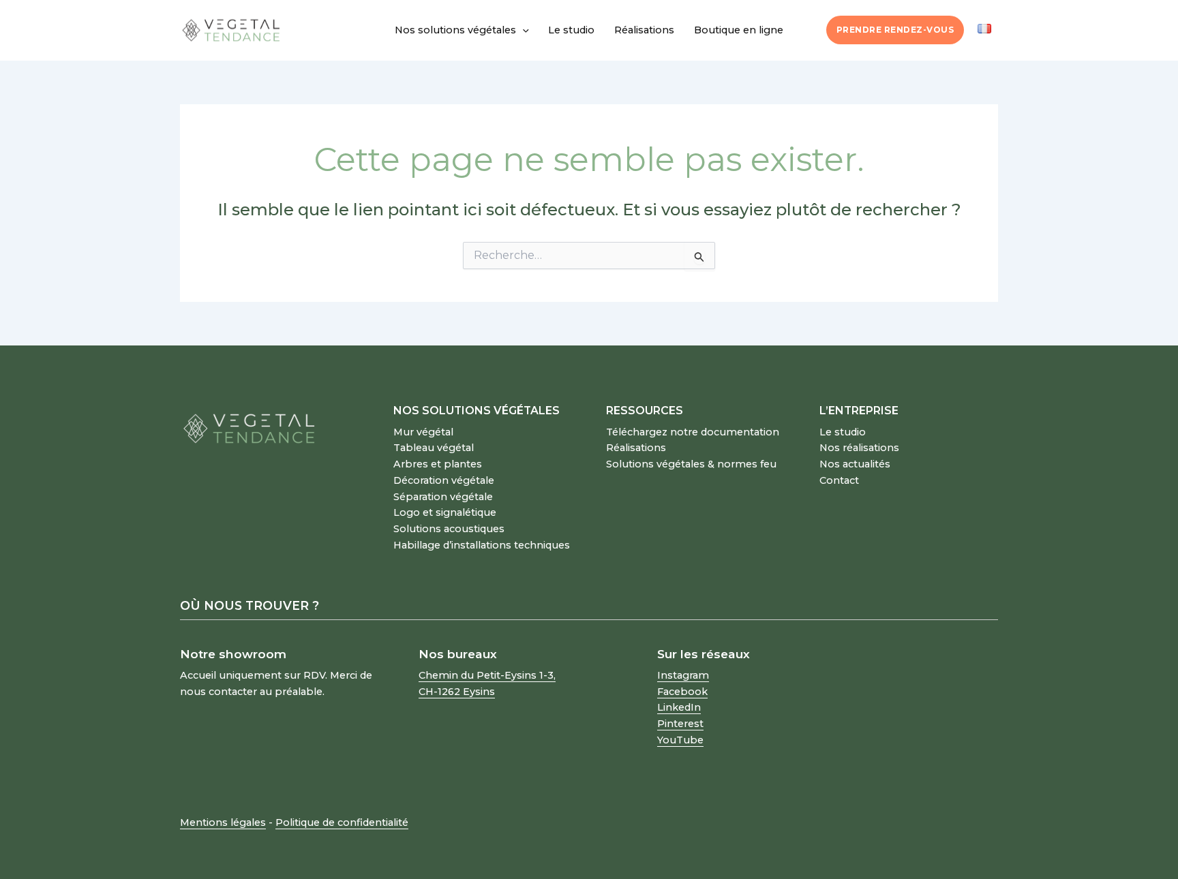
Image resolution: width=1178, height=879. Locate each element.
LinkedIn (679, 707)
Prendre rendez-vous (895, 30)
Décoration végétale (443, 480)
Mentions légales (223, 822)
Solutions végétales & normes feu (691, 464)
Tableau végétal (433, 448)
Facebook (682, 691)
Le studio (571, 30)
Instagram (683, 675)
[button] (522, 30)
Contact (839, 480)
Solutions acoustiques (448, 529)
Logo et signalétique (444, 512)
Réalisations (644, 30)
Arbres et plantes (437, 464)
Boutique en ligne (738, 30)
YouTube (680, 740)
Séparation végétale (443, 497)
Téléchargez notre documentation (692, 432)
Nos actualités (854, 464)
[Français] (984, 28)
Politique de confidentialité (341, 822)
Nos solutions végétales (455, 30)
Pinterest (680, 724)
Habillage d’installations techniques (481, 545)
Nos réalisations (859, 448)
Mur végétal (423, 432)
